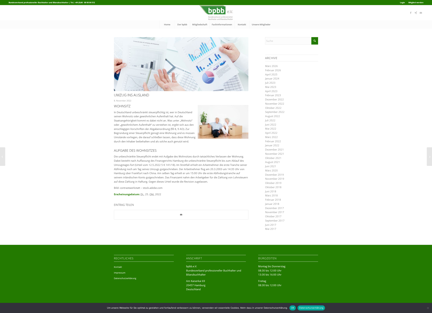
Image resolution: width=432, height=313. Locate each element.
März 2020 (271, 170)
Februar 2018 (273, 199)
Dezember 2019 (274, 174)
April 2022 (271, 132)
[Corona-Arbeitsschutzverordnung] (429, 156)
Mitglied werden (415, 2)
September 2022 (275, 112)
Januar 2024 (272, 78)
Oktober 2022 (273, 108)
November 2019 (274, 178)
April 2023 (271, 91)
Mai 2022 (270, 128)
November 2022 (274, 103)
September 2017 (275, 220)
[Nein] (427, 308)
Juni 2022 (270, 124)
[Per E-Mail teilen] (181, 214)
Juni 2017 (270, 224)
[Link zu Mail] (420, 12)
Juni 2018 (270, 191)
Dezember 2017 (274, 208)
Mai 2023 (270, 87)
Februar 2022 (273, 141)
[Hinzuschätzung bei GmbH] (2, 156)
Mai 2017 (270, 228)
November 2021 (274, 153)
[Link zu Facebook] (410, 12)
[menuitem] (402, 2)
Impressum (119, 272)
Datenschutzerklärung (125, 278)
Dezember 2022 (274, 99)
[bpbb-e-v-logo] (216, 12)
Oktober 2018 (273, 187)
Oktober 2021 (273, 158)
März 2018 (271, 195)
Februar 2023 (273, 95)
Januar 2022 (272, 145)
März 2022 (271, 137)
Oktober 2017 (273, 216)
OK (292, 307)
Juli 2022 (270, 120)
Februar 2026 (273, 70)
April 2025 (271, 74)
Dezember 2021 (274, 149)
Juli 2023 (270, 82)
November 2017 (274, 212)
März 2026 (271, 66)
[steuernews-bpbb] (181, 64)
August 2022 (272, 116)
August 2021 (272, 162)
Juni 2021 (270, 166)
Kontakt (118, 266)
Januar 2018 (272, 204)
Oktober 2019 (273, 183)
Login (402, 2)
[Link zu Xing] (415, 12)
